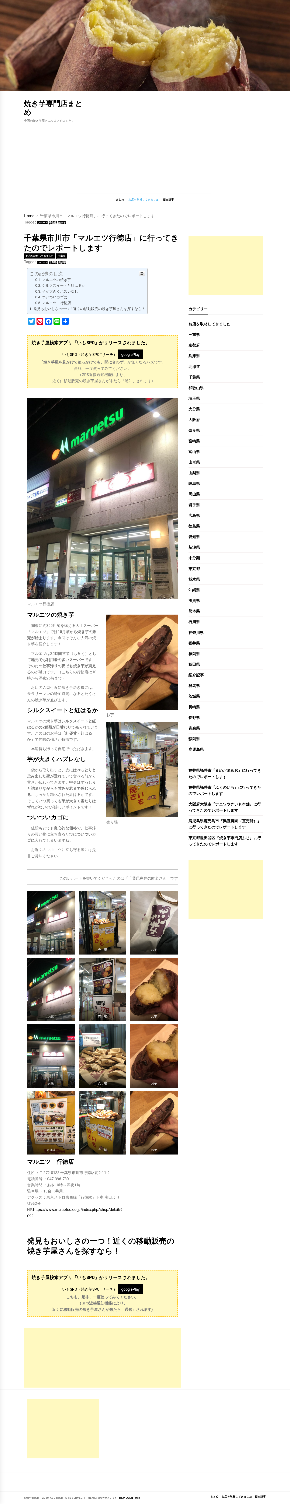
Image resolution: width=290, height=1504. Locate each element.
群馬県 (194, 685)
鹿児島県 (196, 749)
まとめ (120, 199)
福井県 (194, 643)
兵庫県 (194, 356)
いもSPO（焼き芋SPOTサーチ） (89, 354)
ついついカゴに (54, 297)
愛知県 (194, 536)
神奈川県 (196, 632)
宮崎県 (194, 441)
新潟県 (194, 547)
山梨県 (194, 473)
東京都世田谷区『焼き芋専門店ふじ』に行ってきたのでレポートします (225, 841)
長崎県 (194, 707)
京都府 (194, 345)
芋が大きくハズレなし (60, 291)
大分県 (194, 409)
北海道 (194, 366)
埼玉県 (194, 398)
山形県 (194, 462)
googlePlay (130, 354)
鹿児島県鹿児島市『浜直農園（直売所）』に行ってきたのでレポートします (225, 824)
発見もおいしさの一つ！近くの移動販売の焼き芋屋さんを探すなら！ (89, 309)
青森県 (194, 728)
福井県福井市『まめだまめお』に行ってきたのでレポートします (225, 773)
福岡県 (194, 653)
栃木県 (194, 579)
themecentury (129, 1497)
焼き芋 (62, 222)
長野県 (194, 717)
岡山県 (194, 494)
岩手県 (194, 505)
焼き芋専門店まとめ (53, 107)
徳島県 (194, 526)
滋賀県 (194, 600)
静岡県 (194, 739)
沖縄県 (194, 590)
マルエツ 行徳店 (56, 303)
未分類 (194, 558)
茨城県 (194, 696)
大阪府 (194, 419)
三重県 (194, 334)
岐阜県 (194, 483)
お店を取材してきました (143, 199)
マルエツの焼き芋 (56, 280)
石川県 (194, 621)
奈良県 (194, 430)
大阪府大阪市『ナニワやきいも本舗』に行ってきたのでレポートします (225, 807)
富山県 (194, 451)
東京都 (194, 568)
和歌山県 (196, 388)
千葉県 (53, 222)
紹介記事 (168, 199)
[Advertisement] (145, 155)
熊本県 (194, 611)
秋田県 (194, 664)
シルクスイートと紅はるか (63, 285)
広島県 (194, 515)
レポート (42, 222)
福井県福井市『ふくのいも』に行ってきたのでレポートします (225, 790)
